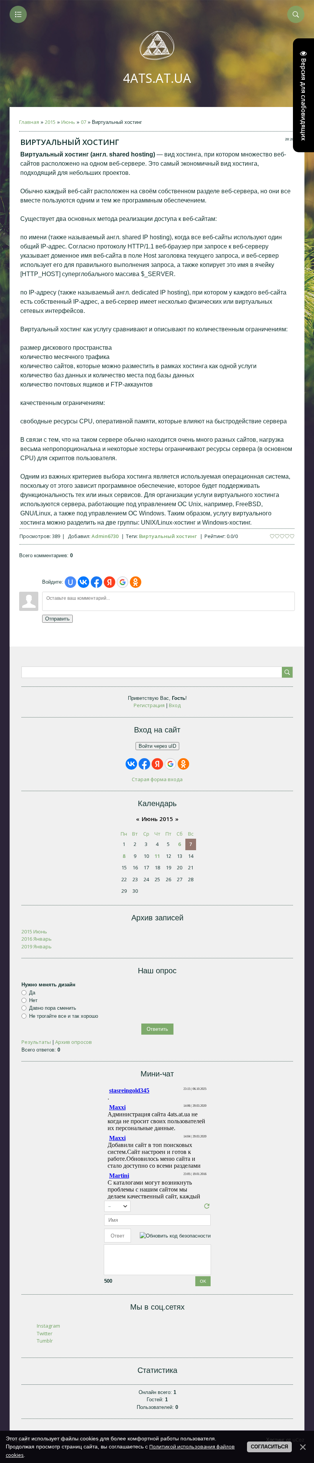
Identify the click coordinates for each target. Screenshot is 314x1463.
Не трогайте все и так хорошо (63, 1016)
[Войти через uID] (70, 582)
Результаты (36, 1041)
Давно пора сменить (52, 1008)
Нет (33, 1000)
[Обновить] (207, 1208)
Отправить (57, 619)
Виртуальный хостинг (168, 536)
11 (157, 855)
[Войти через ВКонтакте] (83, 582)
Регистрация (149, 705)
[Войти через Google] (122, 582)
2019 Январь (36, 946)
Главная (29, 121)
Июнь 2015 (157, 819)
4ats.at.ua (157, 78)
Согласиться (269, 1447)
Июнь (68, 121)
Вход (175, 705)
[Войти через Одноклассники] (135, 582)
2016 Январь (36, 938)
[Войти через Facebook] (96, 582)
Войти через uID (157, 746)
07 (83, 121)
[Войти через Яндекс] (109, 582)
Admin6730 (105, 536)
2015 (50, 121)
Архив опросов (73, 1041)
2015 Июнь (34, 931)
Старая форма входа (157, 779)
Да (32, 993)
